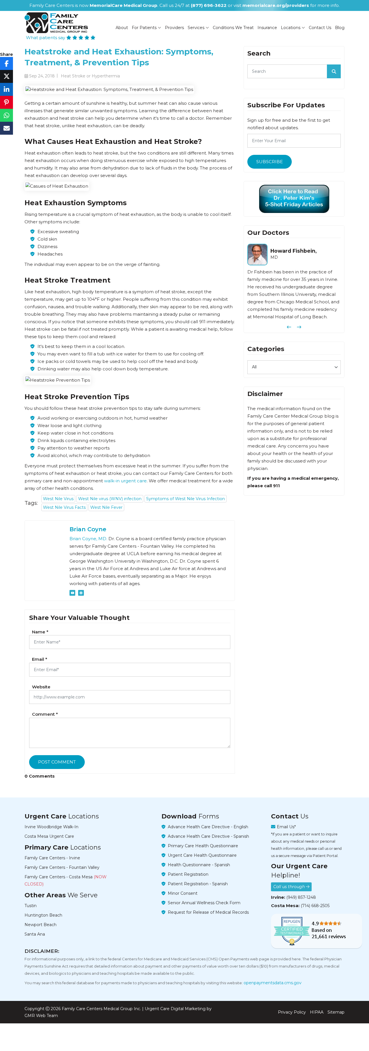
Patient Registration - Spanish (198, 883)
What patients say (46, 37)
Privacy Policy (292, 1012)
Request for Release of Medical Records (208, 912)
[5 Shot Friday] (294, 199)
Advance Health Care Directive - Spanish (208, 836)
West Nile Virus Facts (64, 507)
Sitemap (335, 1012)
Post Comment (57, 762)
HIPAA (316, 1012)
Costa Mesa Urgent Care (49, 836)
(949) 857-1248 (301, 897)
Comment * (45, 714)
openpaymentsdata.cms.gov (273, 982)
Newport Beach (41, 924)
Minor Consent (182, 893)
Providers (174, 27)
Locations (291, 27)
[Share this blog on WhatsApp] (6, 115)
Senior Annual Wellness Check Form (204, 902)
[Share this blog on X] (6, 76)
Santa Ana (35, 934)
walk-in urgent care (125, 480)
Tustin (31, 905)
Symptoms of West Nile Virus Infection (185, 498)
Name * (40, 632)
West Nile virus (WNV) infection (110, 498)
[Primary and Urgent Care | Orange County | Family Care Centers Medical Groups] (56, 22)
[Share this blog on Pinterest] (6, 102)
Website (41, 687)
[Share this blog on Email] (6, 128)
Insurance (267, 27)
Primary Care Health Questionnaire (203, 845)
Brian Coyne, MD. (88, 538)
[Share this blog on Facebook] (6, 63)
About (122, 27)
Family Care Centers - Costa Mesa (66, 880)
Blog (339, 27)
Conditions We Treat (233, 27)
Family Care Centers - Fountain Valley (62, 867)
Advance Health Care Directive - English (208, 826)
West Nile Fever (106, 507)
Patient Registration (188, 874)
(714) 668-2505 (315, 905)
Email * (39, 659)
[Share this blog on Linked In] (6, 89)
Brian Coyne (87, 529)
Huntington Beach (43, 915)
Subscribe (269, 161)
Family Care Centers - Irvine (52, 857)
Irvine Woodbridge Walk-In (51, 826)
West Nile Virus (58, 498)
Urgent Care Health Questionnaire (202, 855)
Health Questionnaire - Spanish (199, 864)
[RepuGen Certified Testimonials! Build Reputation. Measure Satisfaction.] (316, 931)
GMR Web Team (41, 1015)
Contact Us (320, 27)
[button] (289, 327)
